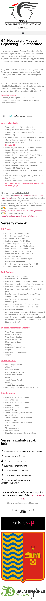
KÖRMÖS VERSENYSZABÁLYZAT (16, 471)
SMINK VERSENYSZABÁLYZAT (15, 466)
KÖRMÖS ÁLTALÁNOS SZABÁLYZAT (17, 476)
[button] (23, 33)
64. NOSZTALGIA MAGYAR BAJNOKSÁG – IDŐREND (23, 452)
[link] (23, 196)
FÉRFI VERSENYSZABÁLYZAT (15, 461)
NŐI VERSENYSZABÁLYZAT (14, 456)
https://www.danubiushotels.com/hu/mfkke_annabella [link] (22, 211)
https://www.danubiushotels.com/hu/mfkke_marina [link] (20, 216)
